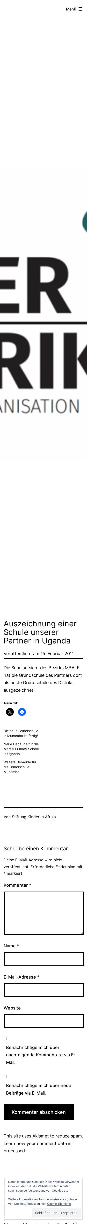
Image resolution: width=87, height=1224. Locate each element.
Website (12, 1007)
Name (11, 945)
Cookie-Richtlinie (59, 1203)
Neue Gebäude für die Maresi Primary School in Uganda (21, 749)
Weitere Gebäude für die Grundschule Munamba (20, 767)
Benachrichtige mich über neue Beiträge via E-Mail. (38, 1089)
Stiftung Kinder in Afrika (34, 816)
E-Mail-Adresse (21, 977)
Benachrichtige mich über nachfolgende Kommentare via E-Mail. (41, 1055)
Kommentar (17, 885)
